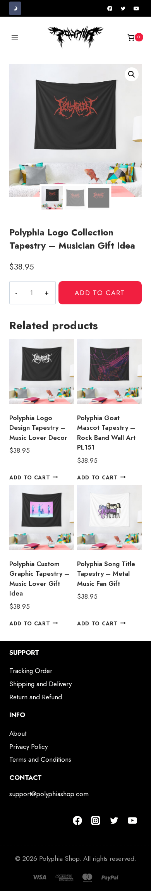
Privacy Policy (28, 746)
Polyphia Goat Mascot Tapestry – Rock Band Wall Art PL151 (106, 432)
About (17, 733)
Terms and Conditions (40, 759)
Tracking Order (30, 670)
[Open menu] (15, 37)
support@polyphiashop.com (49, 793)
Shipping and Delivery (40, 683)
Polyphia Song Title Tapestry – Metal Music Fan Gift (106, 573)
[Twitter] (123, 8)
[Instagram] (95, 820)
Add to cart (100, 292)
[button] (132, 74)
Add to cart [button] (29, 477)
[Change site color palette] (15, 8)
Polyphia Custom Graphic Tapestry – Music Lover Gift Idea (39, 578)
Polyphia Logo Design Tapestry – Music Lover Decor (38, 427)
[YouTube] (136, 8)
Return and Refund (35, 697)
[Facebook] (110, 8)
